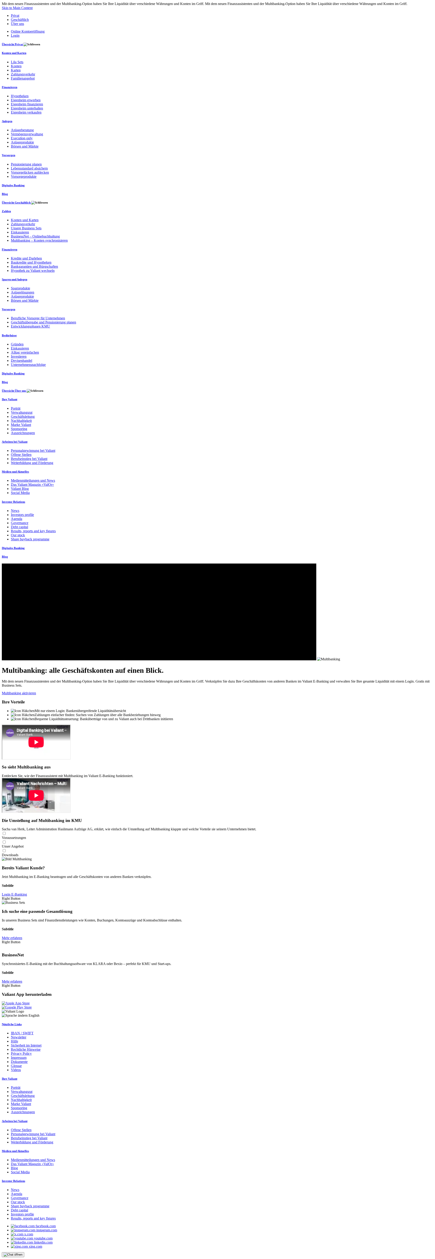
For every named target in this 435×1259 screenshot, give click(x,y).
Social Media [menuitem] (20, 493)
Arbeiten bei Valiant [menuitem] (14, 441)
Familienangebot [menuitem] (23, 78)
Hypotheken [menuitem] (20, 96)
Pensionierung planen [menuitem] (26, 164)
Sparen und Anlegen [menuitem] (14, 279)
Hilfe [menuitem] (14, 1041)
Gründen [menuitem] (17, 344)
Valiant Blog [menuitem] (20, 489)
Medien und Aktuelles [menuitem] (15, 471)
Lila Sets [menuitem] (17, 62)
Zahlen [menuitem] (6, 211)
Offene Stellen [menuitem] (21, 455)
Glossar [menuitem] (16, 1066)
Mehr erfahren (12, 938)
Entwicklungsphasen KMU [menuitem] (30, 326)
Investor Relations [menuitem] (13, 501)
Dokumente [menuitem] (19, 1062)
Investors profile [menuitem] (22, 515)
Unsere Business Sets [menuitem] (26, 228)
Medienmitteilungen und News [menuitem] (33, 480)
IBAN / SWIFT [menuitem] (22, 1033)
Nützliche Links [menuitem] (12, 1024)
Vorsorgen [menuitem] (8, 155)
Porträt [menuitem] (15, 408)
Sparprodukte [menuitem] (20, 288)
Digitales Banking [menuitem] (13, 185)
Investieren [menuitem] (19, 356)
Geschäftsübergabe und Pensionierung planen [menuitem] (43, 322)
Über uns (17, 24)
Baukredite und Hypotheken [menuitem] (31, 262)
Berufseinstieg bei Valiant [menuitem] (29, 459)
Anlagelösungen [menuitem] (22, 292)
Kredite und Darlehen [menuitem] (26, 258)
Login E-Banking (14, 894)
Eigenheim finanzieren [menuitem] (27, 104)
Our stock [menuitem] (18, 535)
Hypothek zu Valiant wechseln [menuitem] (33, 270)
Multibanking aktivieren (19, 693)
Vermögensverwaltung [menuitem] (27, 134)
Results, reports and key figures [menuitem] (33, 531)
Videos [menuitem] (16, 1070)
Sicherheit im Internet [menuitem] (26, 1045)
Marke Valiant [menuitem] (21, 425)
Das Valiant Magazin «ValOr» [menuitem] (32, 484)
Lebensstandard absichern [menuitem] (29, 168)
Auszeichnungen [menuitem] (23, 433)
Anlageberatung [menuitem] (22, 130)
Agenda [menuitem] (16, 519)
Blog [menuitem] (5, 194)
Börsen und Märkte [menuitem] (25, 146)
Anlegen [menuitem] (7, 121)
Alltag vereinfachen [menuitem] (25, 352)
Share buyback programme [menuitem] (30, 539)
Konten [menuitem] (16, 66)
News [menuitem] (15, 511)
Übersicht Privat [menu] (13, 44)
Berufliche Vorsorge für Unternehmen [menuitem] (38, 318)
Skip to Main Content (17, 8)
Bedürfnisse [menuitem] (9, 335)
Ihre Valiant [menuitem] (9, 399)
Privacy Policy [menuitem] (21, 1053)
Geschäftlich (20, 20)
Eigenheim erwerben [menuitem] (26, 100)
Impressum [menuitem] (19, 1058)
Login (15, 35)
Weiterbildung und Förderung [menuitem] (32, 463)
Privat (15, 15)
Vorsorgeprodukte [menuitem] (23, 176)
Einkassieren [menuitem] (20, 232)
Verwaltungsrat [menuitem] (21, 412)
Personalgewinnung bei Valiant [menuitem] (33, 450)
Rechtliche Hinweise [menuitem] (26, 1049)
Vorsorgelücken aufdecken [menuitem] (30, 172)
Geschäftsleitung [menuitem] (23, 416)
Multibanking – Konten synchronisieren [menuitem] (39, 240)
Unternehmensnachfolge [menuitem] (28, 365)
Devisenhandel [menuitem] (21, 360)
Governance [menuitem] (19, 523)
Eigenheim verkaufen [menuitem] (26, 112)
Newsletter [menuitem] (18, 1037)
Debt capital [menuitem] (19, 527)
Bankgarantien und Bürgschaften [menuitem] (34, 266)
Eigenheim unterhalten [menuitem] (27, 108)
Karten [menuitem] (16, 70)
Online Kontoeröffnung (28, 31)
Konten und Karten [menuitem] (14, 53)
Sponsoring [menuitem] (19, 429)
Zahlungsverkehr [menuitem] (23, 74)
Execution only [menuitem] (22, 138)
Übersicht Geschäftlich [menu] (16, 202)
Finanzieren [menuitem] (9, 87)
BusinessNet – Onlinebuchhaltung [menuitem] (35, 236)
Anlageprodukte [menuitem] (22, 142)
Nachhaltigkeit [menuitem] (21, 421)
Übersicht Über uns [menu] (14, 390)
